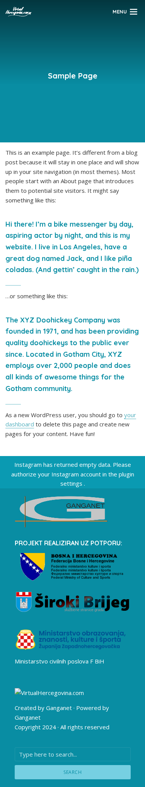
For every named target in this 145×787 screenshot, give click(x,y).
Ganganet (59, 708)
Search (72, 772)
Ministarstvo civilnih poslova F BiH (59, 661)
